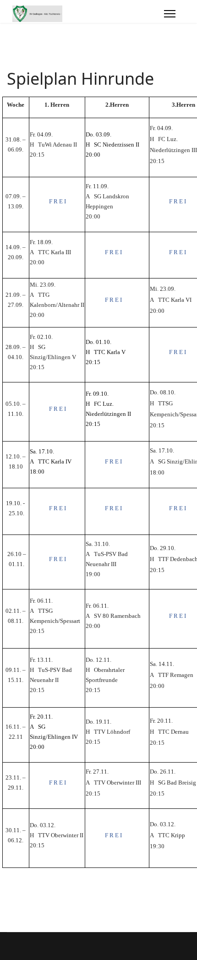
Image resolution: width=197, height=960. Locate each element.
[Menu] (169, 14)
